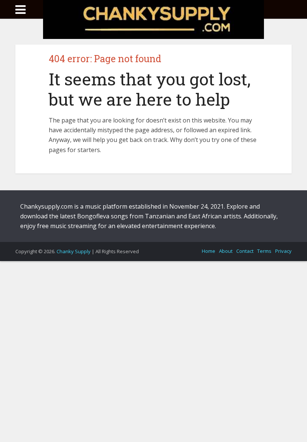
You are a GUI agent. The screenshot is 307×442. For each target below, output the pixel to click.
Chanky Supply (74, 251)
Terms (264, 251)
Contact (244, 251)
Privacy (283, 251)
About (225, 251)
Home (208, 251)
